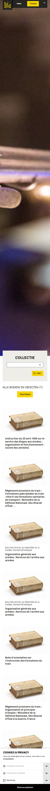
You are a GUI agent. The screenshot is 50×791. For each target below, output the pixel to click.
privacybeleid (8, 759)
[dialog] (25, 769)
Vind (39, 373)
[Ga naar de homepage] (7, 5)
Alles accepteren (25, 787)
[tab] (46, 766)
